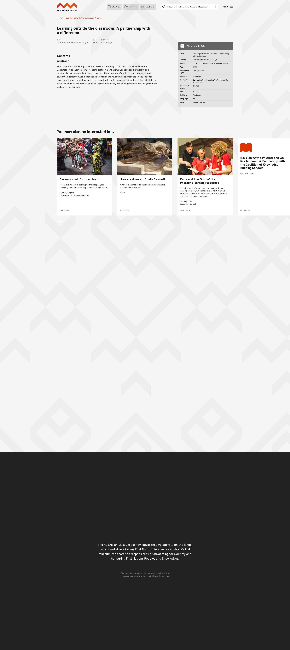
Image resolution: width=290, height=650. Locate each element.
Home (59, 17)
